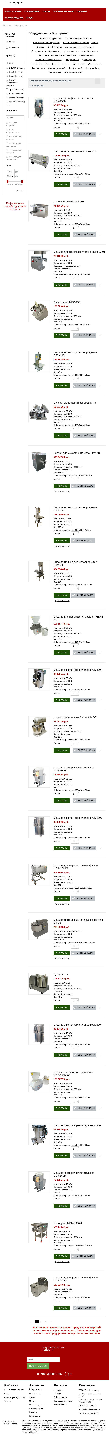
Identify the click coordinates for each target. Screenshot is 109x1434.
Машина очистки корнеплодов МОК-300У (78, 1024)
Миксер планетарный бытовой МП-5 (75, 402)
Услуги (29, 18)
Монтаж (32, 1401)
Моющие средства (13, 18)
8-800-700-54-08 (86, 1400)
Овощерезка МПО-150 (67, 302)
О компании (34, 1394)
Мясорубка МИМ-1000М (68, 1223)
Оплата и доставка (38, 1405)
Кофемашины (60, 1404)
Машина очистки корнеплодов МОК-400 (77, 1125)
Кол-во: (57, 127)
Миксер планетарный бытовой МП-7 (75, 717)
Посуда (46, 11)
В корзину (61, 134)
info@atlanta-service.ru (89, 1409)
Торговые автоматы (63, 11)
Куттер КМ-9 (61, 974)
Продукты (82, 11)
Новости (33, 1412)
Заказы (7, 1401)
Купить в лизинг (62, 491)
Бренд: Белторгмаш (63, 118)
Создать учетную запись (15, 1397)
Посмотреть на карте (88, 1413)
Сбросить (20, 191)
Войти (7, 1394)
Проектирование (12, 11)
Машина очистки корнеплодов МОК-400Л (78, 669)
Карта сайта (34, 1416)
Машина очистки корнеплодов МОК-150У (78, 817)
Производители (36, 1408)
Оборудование (31, 11)
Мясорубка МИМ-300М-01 (69, 201)
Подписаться (38, 1366)
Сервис (32, 1397)
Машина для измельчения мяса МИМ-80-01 (79, 251)
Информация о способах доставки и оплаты (15, 206)
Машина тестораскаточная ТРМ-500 (75, 151)
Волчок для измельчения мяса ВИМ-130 (77, 453)
